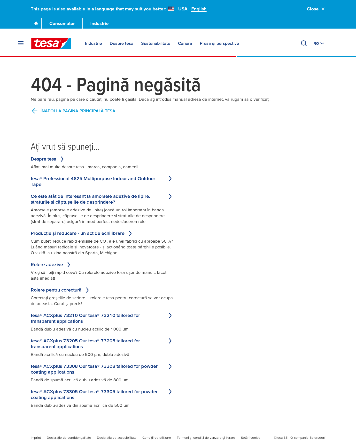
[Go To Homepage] (36, 23)
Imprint (36, 437)
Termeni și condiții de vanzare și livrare (206, 437)
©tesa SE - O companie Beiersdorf (299, 437)
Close (313, 8)
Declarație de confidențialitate (69, 437)
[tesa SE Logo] (51, 43)
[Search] (304, 43)
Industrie (99, 23)
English (199, 8)
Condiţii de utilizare (156, 437)
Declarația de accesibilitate (117, 437)
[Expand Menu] (20, 43)
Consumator (62, 23)
